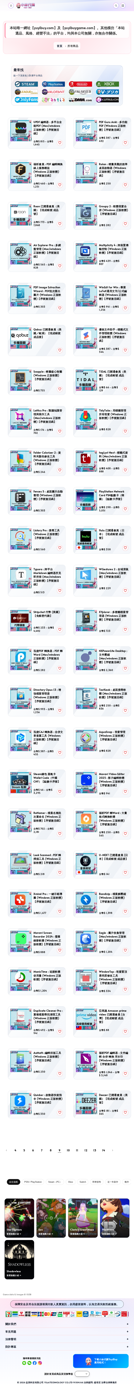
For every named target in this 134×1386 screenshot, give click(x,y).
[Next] (112, 1150)
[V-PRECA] (108, 92)
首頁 (59, 46)
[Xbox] (108, 84)
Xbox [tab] (70, 1182)
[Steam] (26, 84)
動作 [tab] (127, 1182)
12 (85, 1150)
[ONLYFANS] (26, 100)
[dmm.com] (80, 100)
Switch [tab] (83, 1182)
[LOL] (26, 92)
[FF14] (80, 92)
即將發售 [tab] (96, 1182)
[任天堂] (80, 84)
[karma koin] (108, 100)
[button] (11, 5)
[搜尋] (116, 5)
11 (77, 1150)
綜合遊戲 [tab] (13, 1182)
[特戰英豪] (54, 92)
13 (94, 1150)
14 (103, 1150)
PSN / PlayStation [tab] (33, 1182)
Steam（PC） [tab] (55, 1182)
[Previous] (6, 1150)
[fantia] (54, 100)
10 (68, 1150)
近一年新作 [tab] (113, 1182)
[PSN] (54, 84)
